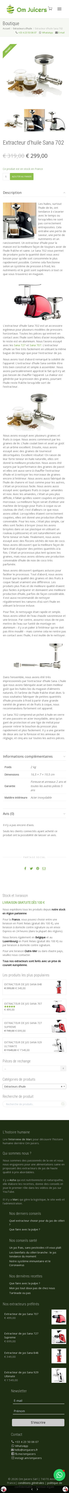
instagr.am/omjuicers (28, 1458)
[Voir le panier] (50, 8)
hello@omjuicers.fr (26, 1450)
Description (12, 192)
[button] (59, 1475)
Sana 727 (20, 345)
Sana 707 (35, 345)
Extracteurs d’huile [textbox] (33, 1086)
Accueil (6, 28)
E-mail (61, 32)
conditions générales (31, 1483)
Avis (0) (8, 813)
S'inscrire (38, 1422)
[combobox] (34, 1086)
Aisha (12, 1180)
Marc (16, 1199)
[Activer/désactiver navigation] (59, 9)
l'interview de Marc (20, 1139)
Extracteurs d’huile (22, 28)
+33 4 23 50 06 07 (27, 32)
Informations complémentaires (28, 756)
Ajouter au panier (21, 176)
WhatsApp (47, 32)
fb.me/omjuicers (25, 1454)
